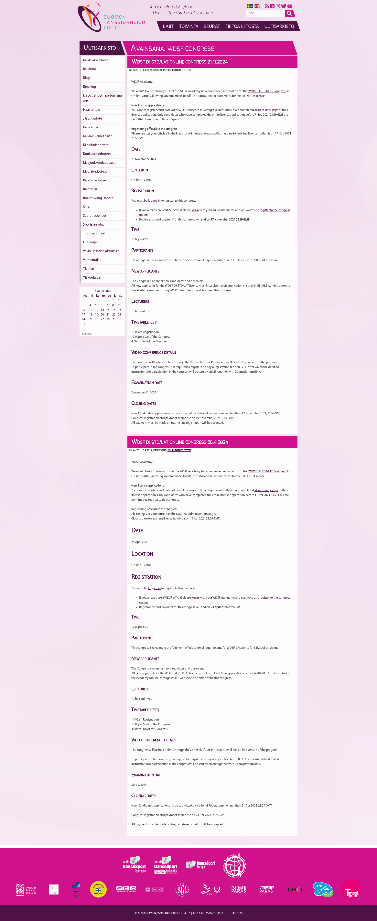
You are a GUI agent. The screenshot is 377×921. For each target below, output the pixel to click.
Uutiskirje (90, 242)
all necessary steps (266, 110)
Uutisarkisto (279, 26)
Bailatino (89, 69)
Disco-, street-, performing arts (102, 98)
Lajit (168, 26)
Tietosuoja (234, 913)
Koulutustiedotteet (97, 154)
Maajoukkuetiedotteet (99, 163)
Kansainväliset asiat (97, 136)
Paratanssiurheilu (96, 180)
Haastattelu (91, 110)
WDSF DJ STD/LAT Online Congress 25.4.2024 (179, 442)
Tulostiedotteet (94, 233)
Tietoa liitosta (242, 26)
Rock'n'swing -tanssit (98, 198)
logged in (154, 200)
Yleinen (88, 269)
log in (195, 210)
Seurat (212, 26)
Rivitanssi (90, 189)
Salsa (87, 207)
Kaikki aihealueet (95, 60)
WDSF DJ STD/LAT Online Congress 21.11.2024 (179, 62)
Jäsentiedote (92, 119)
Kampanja (90, 127)
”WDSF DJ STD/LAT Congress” (267, 91)
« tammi (87, 333)
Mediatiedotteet (95, 172)
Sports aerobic (93, 225)
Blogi (87, 78)
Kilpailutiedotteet (96, 145)
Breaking (89, 87)
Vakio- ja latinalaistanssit (101, 251)
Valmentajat (92, 260)
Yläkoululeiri (92, 278)
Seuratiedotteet (94, 216)
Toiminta (188, 26)
